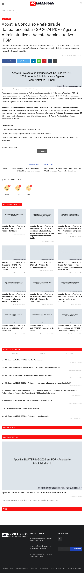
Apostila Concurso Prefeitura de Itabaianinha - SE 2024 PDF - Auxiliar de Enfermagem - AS (70, 328)
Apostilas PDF (10, 10)
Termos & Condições (74, 568)
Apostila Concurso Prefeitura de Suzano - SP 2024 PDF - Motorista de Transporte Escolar (13, 266)
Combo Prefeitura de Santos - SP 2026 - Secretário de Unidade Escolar (27, 401)
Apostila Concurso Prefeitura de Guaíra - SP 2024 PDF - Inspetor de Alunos (13, 228)
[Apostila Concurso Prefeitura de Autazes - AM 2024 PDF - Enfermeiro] (14, 316)
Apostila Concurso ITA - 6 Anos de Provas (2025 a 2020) (41, 555)
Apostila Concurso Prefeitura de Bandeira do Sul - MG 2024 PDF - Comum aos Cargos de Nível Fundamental (69, 229)
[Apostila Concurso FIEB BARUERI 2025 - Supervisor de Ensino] (42, 316)
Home (3, 10)
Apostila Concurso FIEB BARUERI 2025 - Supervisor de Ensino (42, 328)
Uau (28, 194)
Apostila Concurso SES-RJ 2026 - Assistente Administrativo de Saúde (27, 375)
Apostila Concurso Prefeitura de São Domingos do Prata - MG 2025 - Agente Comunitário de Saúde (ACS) (70, 266)
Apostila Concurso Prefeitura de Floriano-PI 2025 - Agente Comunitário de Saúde (31, 367)
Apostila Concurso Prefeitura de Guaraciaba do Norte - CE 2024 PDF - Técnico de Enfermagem (41, 297)
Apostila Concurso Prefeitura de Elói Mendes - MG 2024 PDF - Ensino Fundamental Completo (70, 297)
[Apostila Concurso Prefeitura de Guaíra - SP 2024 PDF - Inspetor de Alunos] (14, 216)
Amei (17, 194)
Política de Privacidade (58, 568)
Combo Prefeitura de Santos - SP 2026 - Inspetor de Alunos (40, 547)
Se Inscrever (76, 549)
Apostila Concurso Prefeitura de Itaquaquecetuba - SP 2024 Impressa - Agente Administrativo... (62, 170)
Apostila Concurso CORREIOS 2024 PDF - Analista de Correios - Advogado (41, 264)
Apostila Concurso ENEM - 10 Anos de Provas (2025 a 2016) (42, 539)
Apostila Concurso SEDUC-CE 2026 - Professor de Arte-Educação (25, 416)
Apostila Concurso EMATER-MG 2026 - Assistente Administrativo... (35, 492)
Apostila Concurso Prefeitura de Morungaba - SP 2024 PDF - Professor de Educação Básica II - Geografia (14, 297)
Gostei (7, 194)
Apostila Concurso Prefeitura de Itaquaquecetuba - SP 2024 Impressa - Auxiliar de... (21, 170)
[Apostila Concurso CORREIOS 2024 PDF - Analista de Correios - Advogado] (42, 252)
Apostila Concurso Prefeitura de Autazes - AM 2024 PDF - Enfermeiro (13, 328)
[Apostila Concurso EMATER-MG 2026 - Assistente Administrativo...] (42, 466)
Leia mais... (42, 151)
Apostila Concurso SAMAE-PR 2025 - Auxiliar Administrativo (23, 360)
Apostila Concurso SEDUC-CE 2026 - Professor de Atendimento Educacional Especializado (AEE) (36, 383)
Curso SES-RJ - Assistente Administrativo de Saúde (20, 408)
